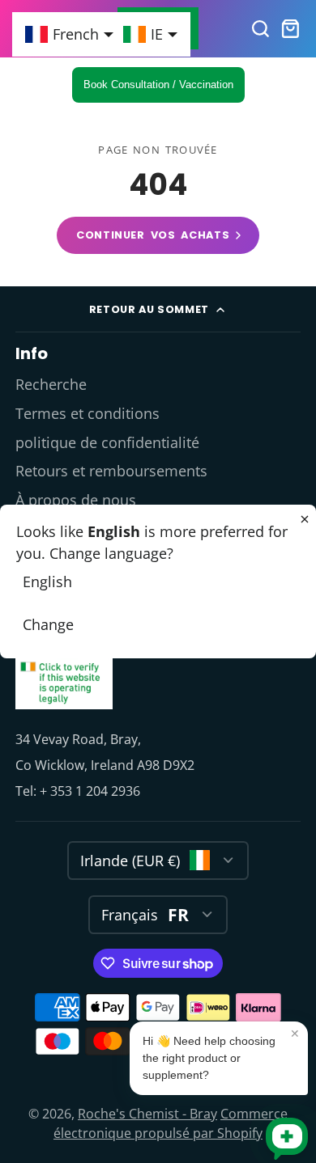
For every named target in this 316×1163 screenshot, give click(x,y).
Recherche (51, 384)
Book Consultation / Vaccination (158, 84)
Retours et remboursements (111, 470)
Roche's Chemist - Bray (147, 1114)
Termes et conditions (87, 413)
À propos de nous (75, 500)
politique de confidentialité (107, 442)
